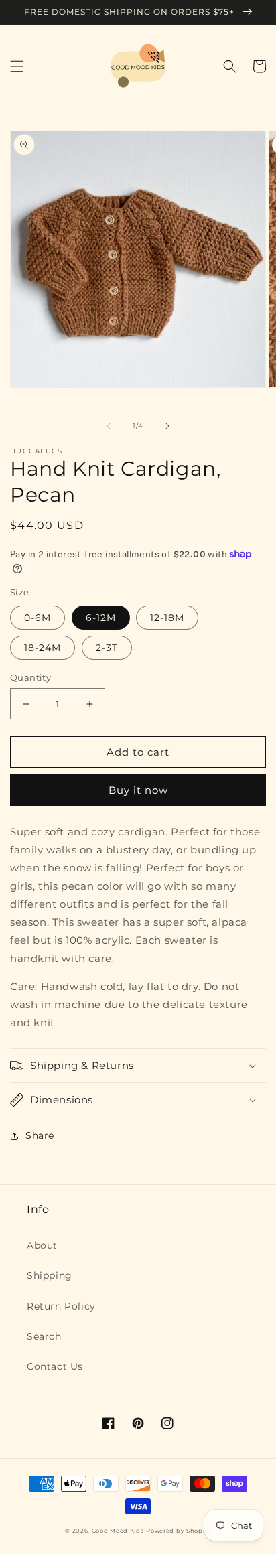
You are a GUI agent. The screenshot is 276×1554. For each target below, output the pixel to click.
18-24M (42, 648)
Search (44, 1336)
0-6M (37, 618)
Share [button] (39, 1135)
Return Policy (61, 1306)
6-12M (101, 618)
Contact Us (55, 1366)
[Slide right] (167, 426)
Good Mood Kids (118, 1530)
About (42, 1245)
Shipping (49, 1275)
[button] (16, 66)
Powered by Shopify (178, 1530)
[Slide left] (108, 426)
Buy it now (138, 790)
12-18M (167, 618)
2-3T (107, 648)
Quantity (30, 677)
